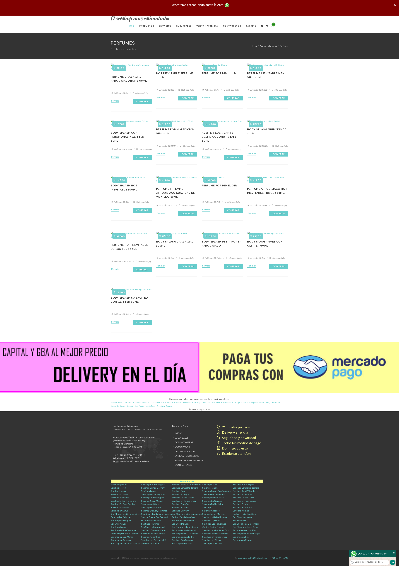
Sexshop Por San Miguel (153, 484)
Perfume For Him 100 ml (220, 73)
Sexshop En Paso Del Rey (123, 504)
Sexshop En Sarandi (242, 494)
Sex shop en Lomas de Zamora (125, 543)
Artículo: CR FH (211, 90)
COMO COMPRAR (184, 442)
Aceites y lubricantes (268, 46)
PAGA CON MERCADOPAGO (189, 460)
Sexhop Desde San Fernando (155, 517)
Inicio (254, 46)
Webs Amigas (187, 481)
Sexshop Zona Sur (180, 504)
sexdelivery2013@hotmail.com (134, 461)
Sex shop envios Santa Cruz (215, 530)
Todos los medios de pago (241, 443)
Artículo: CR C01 (166, 90)
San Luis (206, 402)
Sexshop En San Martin (183, 497)
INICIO (178, 433)
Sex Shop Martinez (150, 523)
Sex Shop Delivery (180, 523)
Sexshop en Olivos (150, 504)
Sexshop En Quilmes (212, 500)
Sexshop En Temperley (213, 494)
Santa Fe (136, 402)
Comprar (142, 101)
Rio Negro (139, 406)
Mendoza (146, 402)
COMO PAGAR (182, 446)
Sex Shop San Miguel (121, 520)
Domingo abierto (234, 448)
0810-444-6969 (141, 93)
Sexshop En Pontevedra (244, 500)
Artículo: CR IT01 (167, 205)
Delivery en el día (234, 432)
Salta (243, 402)
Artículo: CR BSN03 (259, 146)
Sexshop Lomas (118, 491)
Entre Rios (166, 402)
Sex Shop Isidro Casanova (123, 530)
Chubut (130, 406)
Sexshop (206, 507)
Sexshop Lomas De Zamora (185, 487)
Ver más (115, 100)
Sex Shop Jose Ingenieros (245, 527)
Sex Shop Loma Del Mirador (246, 523)
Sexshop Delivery (180, 510)
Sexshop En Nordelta (212, 504)
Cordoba (127, 402)
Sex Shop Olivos (118, 523)
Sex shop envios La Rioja (244, 530)
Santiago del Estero (255, 402)
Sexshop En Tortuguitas (153, 494)
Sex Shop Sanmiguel (242, 517)
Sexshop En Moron (120, 507)
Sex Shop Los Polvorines (214, 523)
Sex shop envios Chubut (153, 533)
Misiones (187, 402)
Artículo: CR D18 (121, 314)
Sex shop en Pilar (241, 536)
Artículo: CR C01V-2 (122, 261)
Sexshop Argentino (150, 536)
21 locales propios (235, 427)
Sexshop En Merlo (180, 507)
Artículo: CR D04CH (122, 149)
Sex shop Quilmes (211, 520)
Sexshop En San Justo (213, 497)
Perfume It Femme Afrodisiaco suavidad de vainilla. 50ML (175, 192)
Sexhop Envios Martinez (214, 514)
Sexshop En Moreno (151, 507)
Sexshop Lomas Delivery (153, 487)
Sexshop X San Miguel (152, 500)
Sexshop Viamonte (120, 497)
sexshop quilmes (119, 484)
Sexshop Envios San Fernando (216, 491)
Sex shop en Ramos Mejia (214, 536)
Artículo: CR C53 (166, 258)
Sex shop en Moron (242, 540)
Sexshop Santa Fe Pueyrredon (186, 484)
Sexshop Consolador (212, 543)
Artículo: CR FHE (212, 202)
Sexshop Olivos (209, 484)
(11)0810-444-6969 (132, 454)
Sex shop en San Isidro (183, 536)
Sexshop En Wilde (119, 494)
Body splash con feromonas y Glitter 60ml (127, 136)
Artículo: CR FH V (167, 146)
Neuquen (161, 406)
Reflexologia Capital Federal (124, 533)
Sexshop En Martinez (243, 507)
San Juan (216, 402)
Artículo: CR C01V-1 (258, 205)
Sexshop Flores (179, 491)
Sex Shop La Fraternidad (153, 527)
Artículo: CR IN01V (258, 90)
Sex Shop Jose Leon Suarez (185, 527)
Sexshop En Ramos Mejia (184, 500)
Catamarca (226, 402)
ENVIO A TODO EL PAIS (187, 455)
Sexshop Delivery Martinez (154, 510)
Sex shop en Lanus (150, 543)
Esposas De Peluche (120, 517)
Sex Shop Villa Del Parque (214, 517)
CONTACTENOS (183, 465)
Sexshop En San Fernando (123, 500)
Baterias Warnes (241, 510)
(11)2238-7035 (132, 458)
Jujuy (268, 402)
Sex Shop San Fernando (183, 520)
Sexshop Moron (118, 487)
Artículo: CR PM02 (213, 258)
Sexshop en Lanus (119, 510)
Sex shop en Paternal (121, 540)
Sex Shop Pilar (240, 520)
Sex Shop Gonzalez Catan (153, 530)
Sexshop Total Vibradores (245, 491)
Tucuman (155, 402)
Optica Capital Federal (213, 527)
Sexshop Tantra (210, 487)
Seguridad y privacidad (238, 437)
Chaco (169, 406)
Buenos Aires (116, 402)
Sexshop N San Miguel (243, 484)
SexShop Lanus (148, 491)
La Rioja (236, 402)
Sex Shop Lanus (118, 527)
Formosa (276, 402)
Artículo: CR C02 (121, 202)
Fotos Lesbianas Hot (151, 520)
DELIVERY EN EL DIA (185, 451)
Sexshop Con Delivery (182, 540)
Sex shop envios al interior (215, 533)
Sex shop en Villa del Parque (246, 533)
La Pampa (196, 402)
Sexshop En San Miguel (152, 497)
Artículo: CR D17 (257, 258)
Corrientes (176, 402)
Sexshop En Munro (242, 504)
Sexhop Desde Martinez (183, 517)
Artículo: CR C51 (120, 93)
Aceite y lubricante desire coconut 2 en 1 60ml (219, 136)
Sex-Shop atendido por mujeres (126, 514)
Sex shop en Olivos (211, 540)
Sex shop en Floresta (182, 543)
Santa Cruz (150, 406)
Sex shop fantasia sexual (184, 530)
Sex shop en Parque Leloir (153, 540)
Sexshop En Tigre (180, 494)
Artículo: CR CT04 (212, 149)
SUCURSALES (181, 437)
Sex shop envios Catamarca (185, 533)
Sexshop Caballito (211, 510)
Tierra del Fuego (118, 406)
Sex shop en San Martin (122, 536)
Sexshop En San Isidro (243, 497)
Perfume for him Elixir (219, 185)
